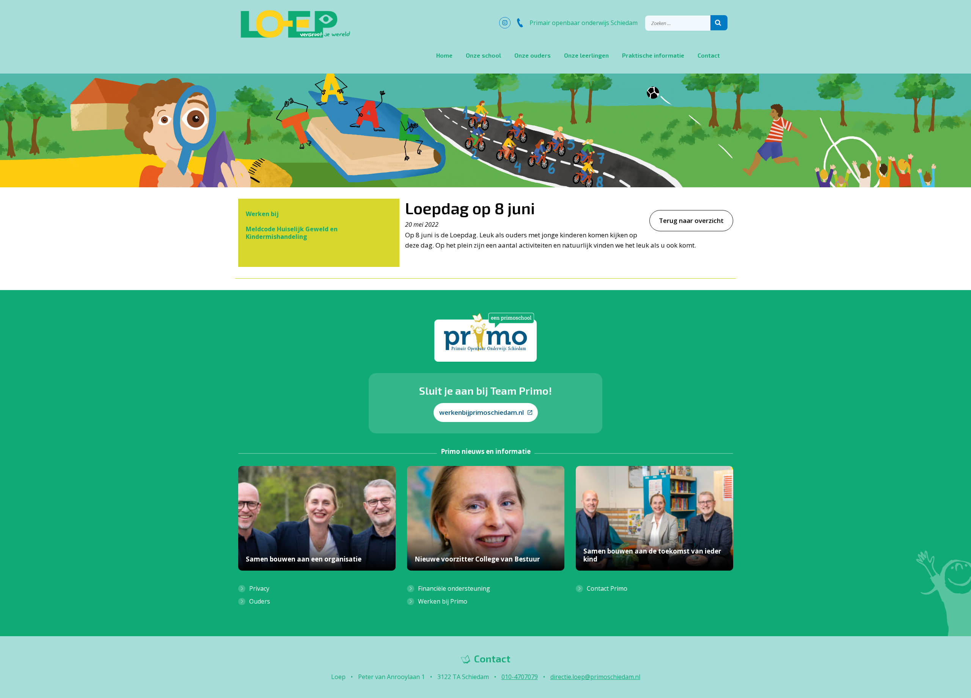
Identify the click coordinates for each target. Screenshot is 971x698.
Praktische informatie (653, 55)
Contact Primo (607, 588)
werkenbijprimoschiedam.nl (481, 412)
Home (444, 55)
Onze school (483, 55)
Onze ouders (532, 55)
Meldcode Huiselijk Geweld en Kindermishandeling (292, 232)
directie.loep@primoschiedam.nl (595, 677)
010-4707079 (519, 677)
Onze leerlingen (586, 55)
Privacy (259, 588)
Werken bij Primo (442, 601)
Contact (709, 55)
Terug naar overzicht (691, 220)
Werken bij (262, 214)
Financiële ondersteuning (454, 588)
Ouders (259, 601)
